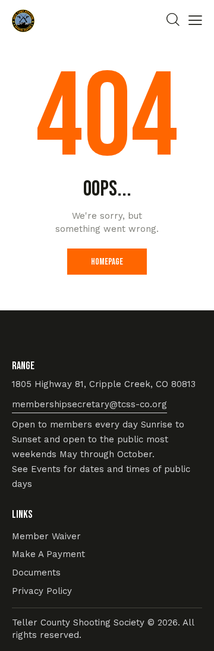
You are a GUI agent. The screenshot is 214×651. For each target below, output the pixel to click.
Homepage (107, 262)
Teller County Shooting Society (79, 622)
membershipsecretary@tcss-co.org (89, 404)
